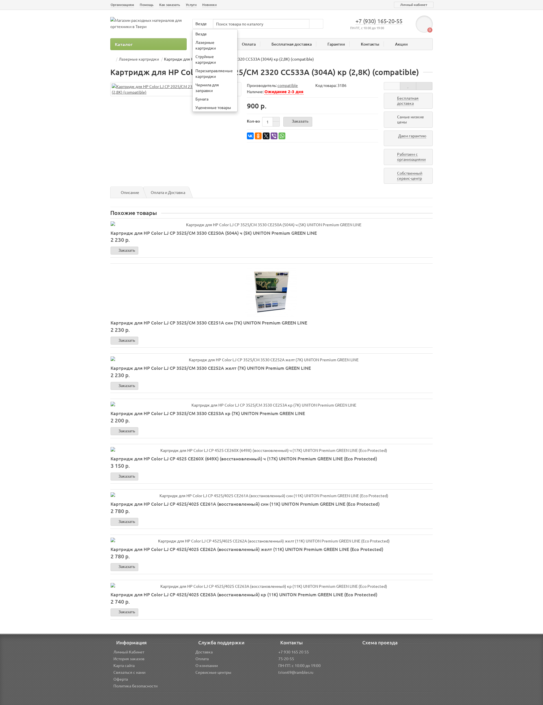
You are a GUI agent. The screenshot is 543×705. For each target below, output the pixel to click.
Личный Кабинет (128, 651)
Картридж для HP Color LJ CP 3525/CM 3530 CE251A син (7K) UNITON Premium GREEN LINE (209, 322)
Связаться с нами (129, 672)
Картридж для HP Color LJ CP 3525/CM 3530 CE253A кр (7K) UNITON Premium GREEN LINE (208, 413)
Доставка (204, 651)
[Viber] (274, 136)
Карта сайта (124, 665)
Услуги (191, 4)
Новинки (209, 4)
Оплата (249, 44)
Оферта (120, 679)
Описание (130, 192)
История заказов (129, 658)
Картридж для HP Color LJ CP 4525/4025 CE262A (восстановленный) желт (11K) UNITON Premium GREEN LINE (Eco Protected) (247, 549)
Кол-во (253, 121)
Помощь (147, 4)
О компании (206, 665)
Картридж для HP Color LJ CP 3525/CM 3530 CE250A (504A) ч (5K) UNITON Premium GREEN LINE (214, 233)
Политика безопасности (135, 685)
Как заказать (169, 4)
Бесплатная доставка (292, 44)
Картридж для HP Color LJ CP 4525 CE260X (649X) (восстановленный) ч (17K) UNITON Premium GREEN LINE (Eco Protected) (244, 458)
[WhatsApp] (282, 136)
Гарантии (336, 44)
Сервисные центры (213, 672)
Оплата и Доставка (168, 192)
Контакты (370, 44)
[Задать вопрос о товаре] (392, 86)
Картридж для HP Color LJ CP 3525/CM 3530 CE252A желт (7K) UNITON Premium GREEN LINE (211, 368)
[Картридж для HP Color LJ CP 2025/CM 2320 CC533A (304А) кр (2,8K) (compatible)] (175, 89)
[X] (266, 136)
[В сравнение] (424, 86)
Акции (401, 44)
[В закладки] (408, 86)
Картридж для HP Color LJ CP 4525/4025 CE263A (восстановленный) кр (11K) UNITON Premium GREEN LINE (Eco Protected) (244, 594)
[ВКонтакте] (250, 136)
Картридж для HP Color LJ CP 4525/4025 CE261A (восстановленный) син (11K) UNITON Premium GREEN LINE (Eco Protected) (245, 504)
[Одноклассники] (258, 136)
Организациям (122, 4)
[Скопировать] (348, 86)
